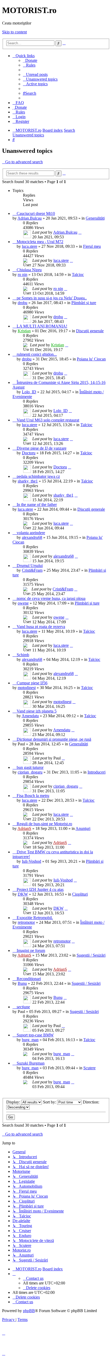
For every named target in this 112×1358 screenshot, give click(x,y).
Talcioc (78, 274)
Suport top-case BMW (35, 1035)
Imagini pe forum (31, 950)
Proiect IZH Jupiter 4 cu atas (40, 889)
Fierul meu (92, 246)
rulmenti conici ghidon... (37, 354)
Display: (13, 1102)
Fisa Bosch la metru (33, 795)
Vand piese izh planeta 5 (37, 711)
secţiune (23, 1007)
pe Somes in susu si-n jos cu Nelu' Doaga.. (52, 298)
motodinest (27, 687)
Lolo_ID (29, 392)
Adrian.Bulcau (29, 218)
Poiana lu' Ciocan (91, 359)
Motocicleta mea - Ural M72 (40, 241)
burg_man (30, 1039)
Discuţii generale (90, 331)
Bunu (22, 983)
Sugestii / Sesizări (91, 955)
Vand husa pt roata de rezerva (41, 626)
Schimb (23, 655)
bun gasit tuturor (30, 767)
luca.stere (29, 246)
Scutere (89, 1068)
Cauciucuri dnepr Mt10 (36, 213)
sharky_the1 (28, 481)
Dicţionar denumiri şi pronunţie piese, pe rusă (54, 739)
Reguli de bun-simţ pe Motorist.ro (44, 824)
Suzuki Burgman (31, 1063)
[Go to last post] (80, 232)
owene (23, 603)
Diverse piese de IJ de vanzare (41, 448)
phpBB (29, 1310)
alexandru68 (32, 537)
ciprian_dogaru (30, 772)
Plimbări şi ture (83, 302)
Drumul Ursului (30, 565)
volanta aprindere (31, 532)
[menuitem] (30, 60)
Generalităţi (95, 218)
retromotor (26, 922)
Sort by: (50, 1102)
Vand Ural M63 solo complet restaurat (48, 420)
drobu (22, 302)
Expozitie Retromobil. (35, 917)
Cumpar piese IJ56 (32, 683)
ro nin (22, 274)
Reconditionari (29, 978)
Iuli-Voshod (31, 861)
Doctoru (28, 453)
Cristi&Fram (32, 570)
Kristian (24, 331)
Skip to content (14, 32)
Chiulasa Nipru (29, 270)
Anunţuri (83, 828)
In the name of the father (37, 504)
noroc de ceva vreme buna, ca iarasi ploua (51, 598)
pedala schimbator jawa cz (38, 476)
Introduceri (96, 772)
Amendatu (30, 716)
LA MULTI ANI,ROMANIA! (42, 326)
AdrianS (24, 828)
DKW (23, 894)
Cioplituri (80, 894)
